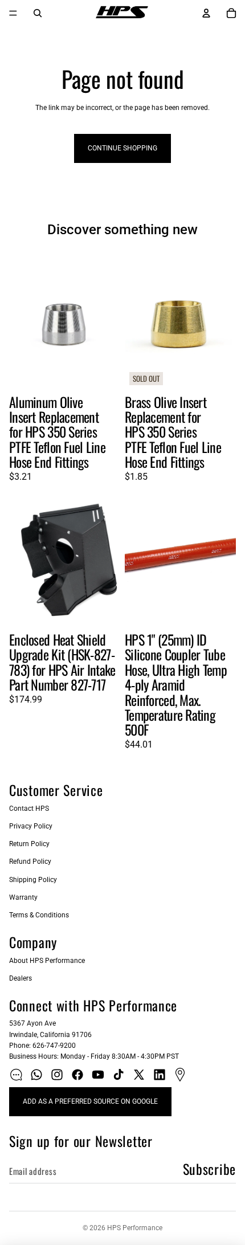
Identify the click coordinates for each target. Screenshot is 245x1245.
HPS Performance (134, 1228)
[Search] (37, 13)
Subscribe (209, 1168)
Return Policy (29, 844)
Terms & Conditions (39, 915)
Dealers (20, 978)
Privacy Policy (30, 826)
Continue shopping (122, 148)
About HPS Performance (47, 961)
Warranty (23, 897)
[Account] (206, 13)
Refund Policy (30, 862)
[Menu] (13, 13)
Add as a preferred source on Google (90, 1101)
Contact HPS (29, 809)
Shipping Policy (33, 880)
